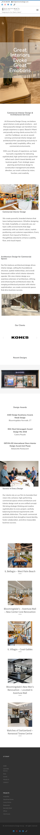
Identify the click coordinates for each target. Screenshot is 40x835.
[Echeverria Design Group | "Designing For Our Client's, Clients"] (11, 8)
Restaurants (6, 805)
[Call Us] (14, 4)
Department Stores (8, 799)
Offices (5, 811)
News (4, 774)
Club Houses (6, 814)
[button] (3, 337)
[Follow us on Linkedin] (2, 4)
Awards (5, 777)
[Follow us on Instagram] (5, 4)
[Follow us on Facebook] (8, 4)
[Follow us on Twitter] (11, 4)
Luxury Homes (7, 802)
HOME (5, 766)
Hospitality (6, 796)
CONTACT (6, 782)
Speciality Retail (7, 808)
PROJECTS (6, 779)
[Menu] (37, 9)
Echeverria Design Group (16, 826)
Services (5, 771)
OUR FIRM (6, 769)
